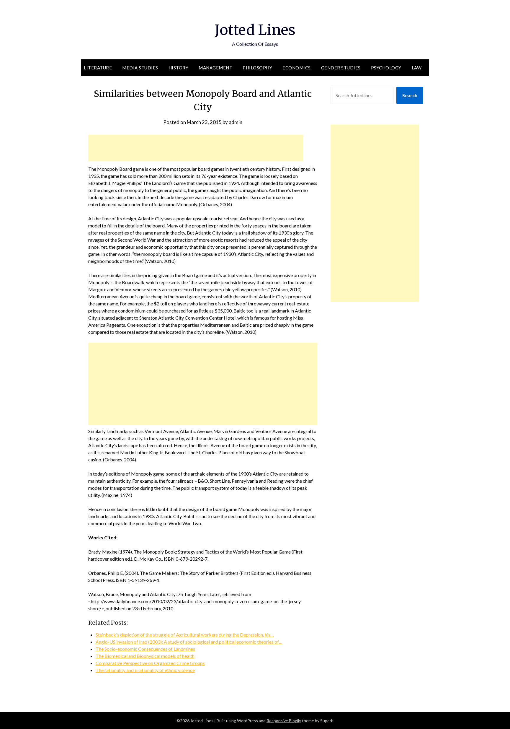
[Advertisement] (195, 148)
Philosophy (257, 67)
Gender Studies (341, 67)
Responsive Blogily (284, 720)
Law (417, 67)
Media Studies (140, 67)
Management (215, 67)
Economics (296, 67)
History (179, 67)
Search (409, 95)
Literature (98, 67)
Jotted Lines (255, 30)
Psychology (386, 67)
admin (235, 122)
